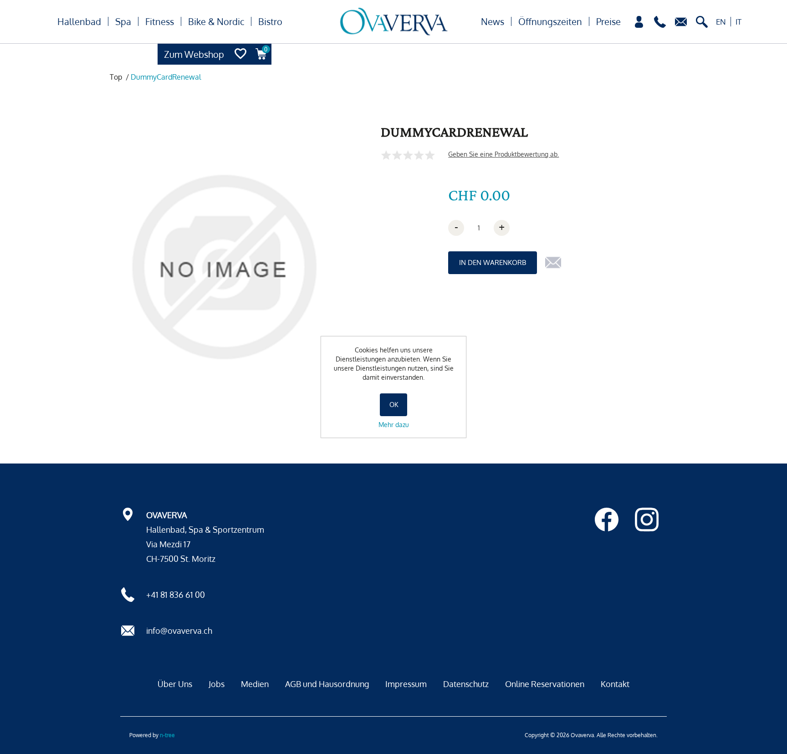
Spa (123, 21)
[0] (261, 62)
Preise (608, 21)
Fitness (159, 21)
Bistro (270, 21)
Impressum (406, 684)
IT (738, 21)
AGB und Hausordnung (327, 684)
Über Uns (175, 684)
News (492, 21)
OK (393, 404)
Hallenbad (79, 21)
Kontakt (615, 684)
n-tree (167, 735)
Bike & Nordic (216, 21)
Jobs (217, 684)
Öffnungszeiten (550, 21)
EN (721, 21)
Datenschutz (466, 684)
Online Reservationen (544, 684)
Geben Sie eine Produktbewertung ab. (503, 154)
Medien (255, 684)
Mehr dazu (393, 424)
